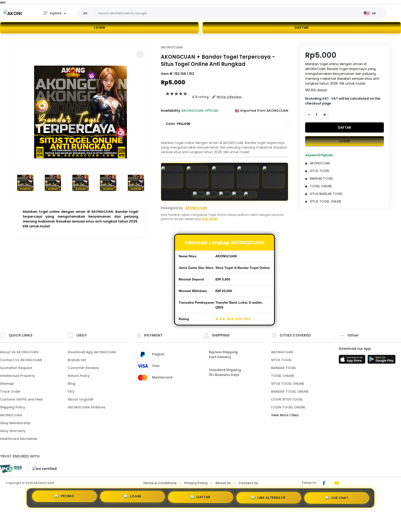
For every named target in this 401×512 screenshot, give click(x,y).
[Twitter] (343, 483)
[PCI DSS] (11, 469)
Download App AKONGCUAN (92, 352)
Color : (178, 123)
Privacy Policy (196, 483)
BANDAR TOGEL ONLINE (289, 391)
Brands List (77, 360)
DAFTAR (344, 127)
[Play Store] (381, 360)
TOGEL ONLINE (282, 375)
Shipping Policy (12, 407)
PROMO (67, 498)
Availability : (171, 110)
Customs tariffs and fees (21, 399)
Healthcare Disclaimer (19, 438)
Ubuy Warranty (13, 431)
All (85, 13)
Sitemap (7, 383)
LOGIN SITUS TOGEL (287, 399)
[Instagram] (330, 483)
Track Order (10, 391)
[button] (140, 54)
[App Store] (353, 360)
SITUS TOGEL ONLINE (287, 383)
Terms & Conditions (160, 483)
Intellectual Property (17, 375)
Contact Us (248, 483)
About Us (223, 483)
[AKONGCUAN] (12, 13)
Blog (71, 383)
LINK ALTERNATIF (271, 497)
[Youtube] (336, 483)
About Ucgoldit (81, 399)
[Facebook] (324, 483)
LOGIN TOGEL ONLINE (288, 407)
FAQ (71, 391)
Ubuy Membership (15, 423)
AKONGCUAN (172, 47)
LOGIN (99, 27)
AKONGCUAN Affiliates (87, 407)
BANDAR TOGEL (283, 368)
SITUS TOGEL (281, 360)
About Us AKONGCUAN (19, 352)
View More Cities (285, 415)
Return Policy (79, 375)
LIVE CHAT (340, 496)
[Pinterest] (348, 483)
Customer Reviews (83, 368)
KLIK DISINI (210, 219)
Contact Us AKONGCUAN (21, 360)
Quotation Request (16, 368)
